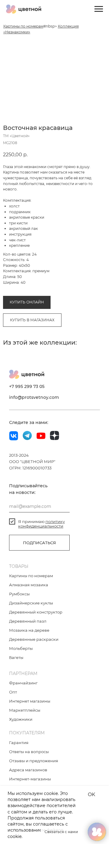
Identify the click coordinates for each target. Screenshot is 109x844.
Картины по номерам (23, 26)
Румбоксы (19, 593)
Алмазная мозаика (28, 584)
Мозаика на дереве (29, 630)
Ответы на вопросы (29, 751)
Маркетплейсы (24, 710)
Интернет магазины (29, 701)
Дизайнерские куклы (31, 603)
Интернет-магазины (30, 778)
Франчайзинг (23, 682)
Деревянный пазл (27, 621)
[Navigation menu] (98, 9)
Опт (13, 692)
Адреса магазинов (28, 769)
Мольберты (21, 648)
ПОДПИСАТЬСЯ (39, 542)
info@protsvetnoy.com (34, 397)
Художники (20, 719)
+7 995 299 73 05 (27, 386)
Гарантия (18, 742)
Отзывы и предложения (33, 760)
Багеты (16, 657)
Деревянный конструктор (35, 612)
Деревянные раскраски (33, 639)
